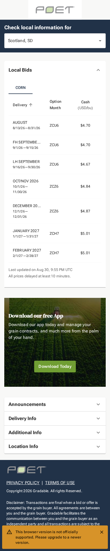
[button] (55, 70)
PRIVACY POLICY (23, 482)
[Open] (100, 40)
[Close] (102, 532)
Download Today (55, 366)
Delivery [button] (20, 105)
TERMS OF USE (60, 482)
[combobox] (47, 41)
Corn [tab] (20, 87)
